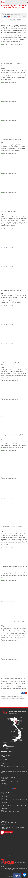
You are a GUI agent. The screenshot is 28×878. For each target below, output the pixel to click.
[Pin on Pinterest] (9, 17)
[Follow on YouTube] (15, 789)
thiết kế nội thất (5, 698)
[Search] (27, 2)
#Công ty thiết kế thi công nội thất (15, 696)
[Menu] (6, 2)
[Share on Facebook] (5, 17)
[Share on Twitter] (7, 17)
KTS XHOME (19, 19)
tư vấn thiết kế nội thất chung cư (17, 698)
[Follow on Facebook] (13, 789)
